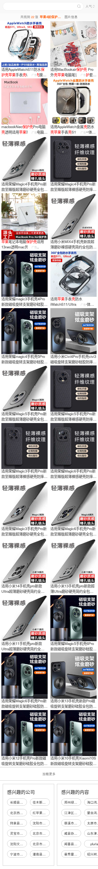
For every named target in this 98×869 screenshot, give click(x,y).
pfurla (94, 844)
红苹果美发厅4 (43, 813)
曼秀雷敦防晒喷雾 (77, 854)
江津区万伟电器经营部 (80, 813)
